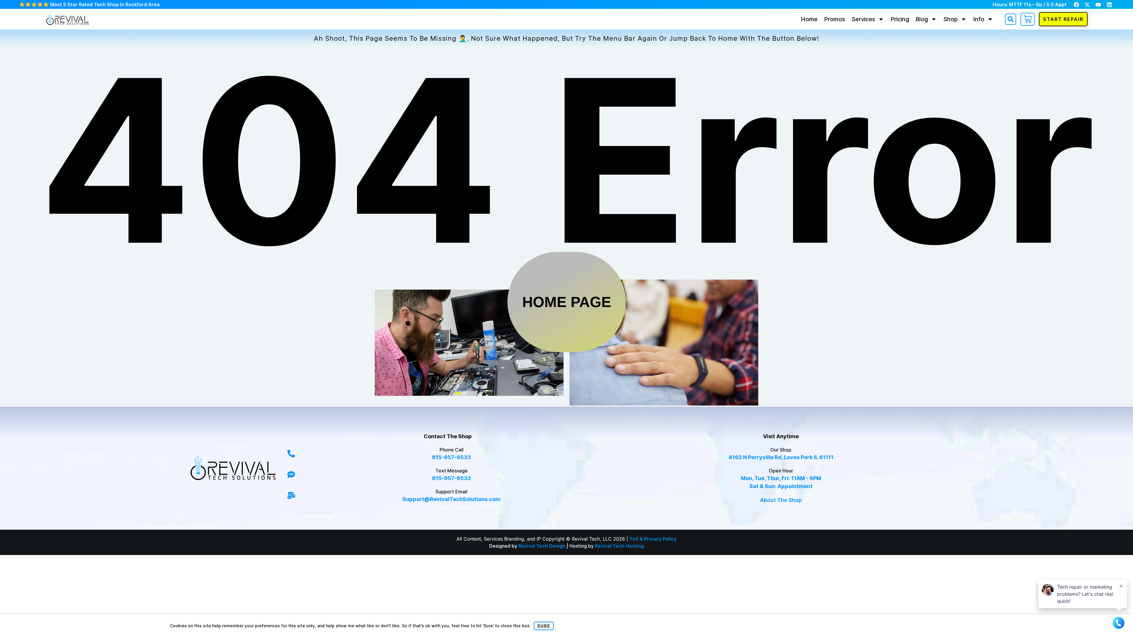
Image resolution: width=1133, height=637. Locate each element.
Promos (834, 19)
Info (978, 19)
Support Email (451, 492)
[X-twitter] (1087, 4)
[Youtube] (1098, 4)
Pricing (899, 19)
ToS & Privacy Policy (653, 539)
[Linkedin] (1109, 4)
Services (863, 19)
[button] (1010, 19)
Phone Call (452, 450)
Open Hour (781, 471)
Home (809, 19)
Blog (922, 19)
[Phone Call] (291, 453)
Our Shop (780, 450)
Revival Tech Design (541, 546)
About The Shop (781, 500)
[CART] (1028, 19)
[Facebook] (1076, 4)
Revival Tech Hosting (619, 546)
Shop (950, 19)
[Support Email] (291, 495)
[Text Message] (291, 474)
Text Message (451, 471)
